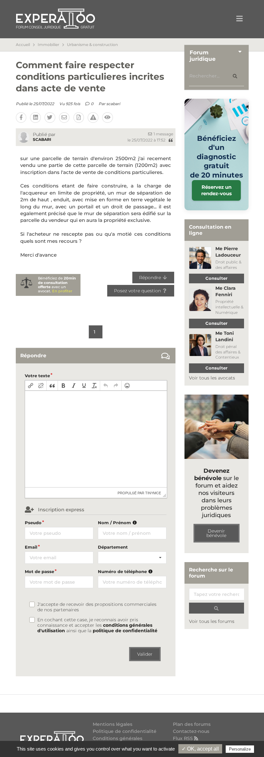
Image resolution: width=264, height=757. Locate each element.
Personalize (240, 749)
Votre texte (37, 375)
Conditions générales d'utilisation (117, 740)
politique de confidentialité (125, 631)
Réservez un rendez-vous (216, 190)
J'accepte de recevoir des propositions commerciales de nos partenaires (96, 607)
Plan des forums (192, 724)
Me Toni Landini (224, 336)
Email (31, 547)
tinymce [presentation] (153, 492)
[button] (30, 385)
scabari (113, 103)
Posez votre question (138, 291)
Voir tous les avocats (212, 378)
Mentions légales (112, 724)
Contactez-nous (191, 731)
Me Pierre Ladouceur (228, 252)
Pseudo (33, 522)
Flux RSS (183, 738)
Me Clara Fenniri (225, 291)
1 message (163, 134)
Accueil (23, 45)
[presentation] (30, 385)
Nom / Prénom (115, 522)
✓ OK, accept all (200, 749)
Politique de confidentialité (124, 731)
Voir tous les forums (211, 621)
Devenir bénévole (216, 533)
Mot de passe (39, 571)
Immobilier (48, 45)
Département (113, 547)
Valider (145, 654)
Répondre (150, 277)
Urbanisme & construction (92, 45)
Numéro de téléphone (123, 571)
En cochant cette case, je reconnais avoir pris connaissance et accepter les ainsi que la (97, 625)
